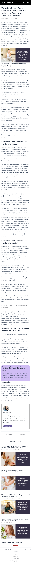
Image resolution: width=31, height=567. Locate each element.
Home (15, 554)
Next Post (24, 434)
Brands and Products (13, 449)
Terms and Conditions (15, 560)
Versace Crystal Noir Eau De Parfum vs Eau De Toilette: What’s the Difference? (15, 519)
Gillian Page (7, 412)
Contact (15, 564)
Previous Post (8, 434)
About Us (15, 556)
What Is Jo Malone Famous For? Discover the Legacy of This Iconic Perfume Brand (14, 447)
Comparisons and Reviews (14, 498)
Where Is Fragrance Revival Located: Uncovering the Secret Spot (12, 471)
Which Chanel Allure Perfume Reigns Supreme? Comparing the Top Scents (15, 495)
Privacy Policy (15, 558)
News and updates (13, 473)
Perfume (20, 449)
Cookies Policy (15, 562)
